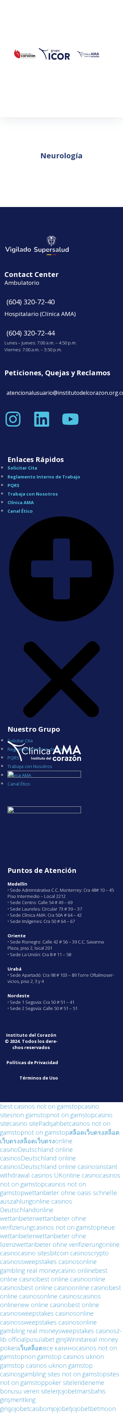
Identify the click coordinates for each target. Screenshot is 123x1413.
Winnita (76, 1339)
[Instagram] (13, 419)
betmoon (103, 1408)
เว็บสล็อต (30, 1348)
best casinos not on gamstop (40, 1106)
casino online (76, 1270)
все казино (59, 1348)
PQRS (13, 485)
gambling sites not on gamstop (64, 1374)
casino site (24, 1123)
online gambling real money (48, 1265)
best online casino (62, 1279)
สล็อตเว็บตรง (86, 1132)
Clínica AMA (21, 502)
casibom (40, 1408)
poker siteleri (63, 1382)
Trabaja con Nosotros (33, 494)
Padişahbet (54, 1123)
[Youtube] (70, 419)
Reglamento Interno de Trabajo (44, 477)
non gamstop (31, 1115)
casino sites (34, 1253)
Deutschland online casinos (59, 1166)
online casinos (60, 1296)
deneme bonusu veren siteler (52, 1386)
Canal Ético (20, 511)
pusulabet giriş (46, 1339)
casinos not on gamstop (66, 1227)
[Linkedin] (41, 419)
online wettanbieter (26, 1214)
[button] (61, 625)
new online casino (42, 1305)
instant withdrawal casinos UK (58, 1170)
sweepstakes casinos (50, 1261)
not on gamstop (72, 1115)
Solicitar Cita (22, 468)
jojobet (67, 1391)
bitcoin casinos (70, 1253)
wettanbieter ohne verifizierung (59, 1244)
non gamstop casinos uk (58, 1356)
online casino (81, 1175)
